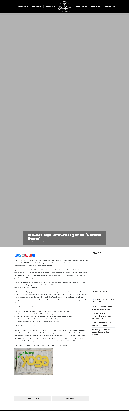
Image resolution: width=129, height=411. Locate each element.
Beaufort (48, 242)
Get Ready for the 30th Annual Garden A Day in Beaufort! (101, 331)
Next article (70, 398)
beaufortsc (32, 242)
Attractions (42, 242)
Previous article (33, 398)
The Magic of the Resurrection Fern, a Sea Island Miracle (101, 315)
